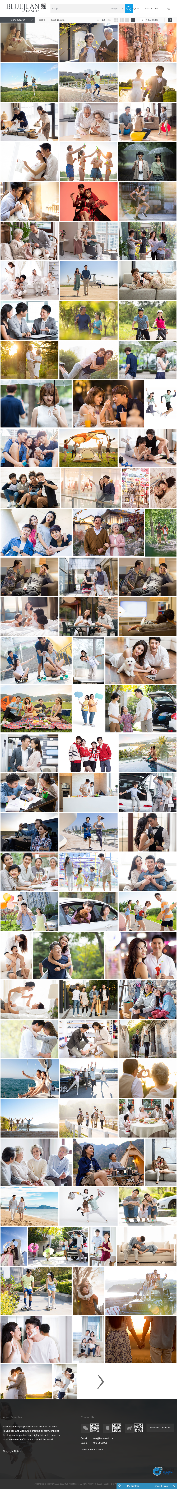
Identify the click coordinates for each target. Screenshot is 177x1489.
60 (98, 20)
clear (166, 1486)
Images (114, 8)
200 (109, 20)
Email (84, 1438)
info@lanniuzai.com (103, 1438)
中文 (168, 8)
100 (103, 20)
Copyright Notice (12, 1451)
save (157, 1486)
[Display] (116, 20)
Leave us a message (92, 1449)
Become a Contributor (160, 1427)
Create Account (151, 8)
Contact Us (87, 1417)
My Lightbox (133, 1486)
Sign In (135, 8)
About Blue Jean (13, 1417)
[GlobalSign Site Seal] (163, 1475)
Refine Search (17, 19)
